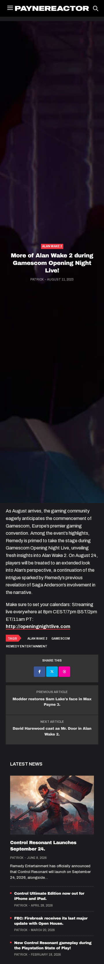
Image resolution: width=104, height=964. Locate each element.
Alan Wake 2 (52, 246)
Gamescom (60, 638)
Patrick (37, 279)
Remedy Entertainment (26, 646)
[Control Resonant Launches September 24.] (52, 805)
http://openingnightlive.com (38, 626)
